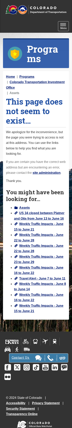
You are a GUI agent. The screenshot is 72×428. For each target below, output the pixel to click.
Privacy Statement (46, 403)
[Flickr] (7, 377)
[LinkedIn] (55, 367)
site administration (47, 172)
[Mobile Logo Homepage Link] (36, 10)
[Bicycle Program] (26, 341)
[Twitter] (17, 367)
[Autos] (8, 349)
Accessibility (15, 403)
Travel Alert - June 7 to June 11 (42, 278)
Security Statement (20, 408)
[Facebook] (8, 367)
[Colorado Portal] (35, 423)
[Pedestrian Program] (17, 349)
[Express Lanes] (12, 341)
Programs (26, 76)
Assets (24, 207)
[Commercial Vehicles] (27, 349)
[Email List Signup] (64, 367)
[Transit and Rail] (35, 341)
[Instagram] (26, 367)
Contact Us (21, 357)
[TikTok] (36, 367)
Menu (64, 26)
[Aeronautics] (45, 341)
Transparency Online (22, 414)
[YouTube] (45, 367)
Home (10, 76)
